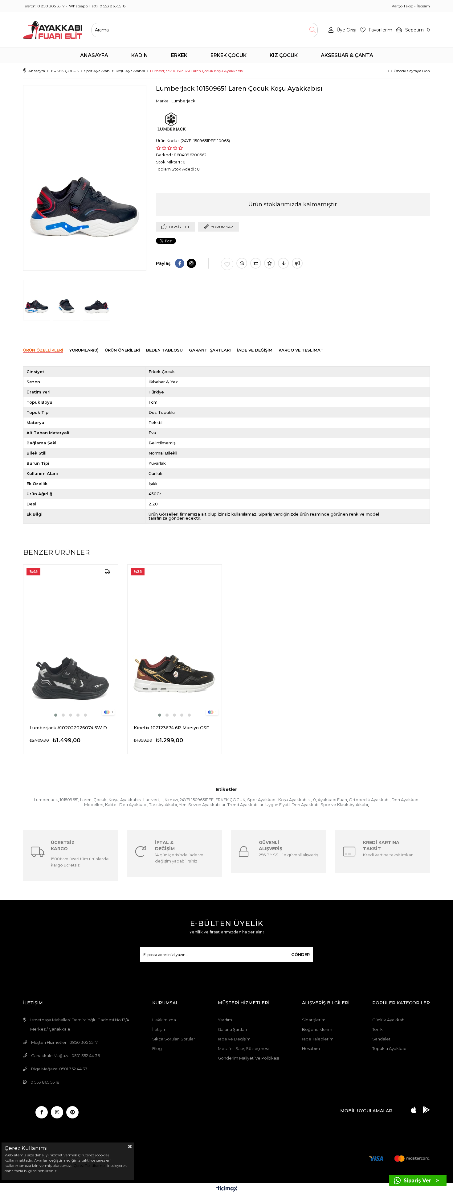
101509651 (69, 799)
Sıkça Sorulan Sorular (173, 1038)
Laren (86, 799)
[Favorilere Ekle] (227, 264)
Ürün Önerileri (122, 350)
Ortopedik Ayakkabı (369, 799)
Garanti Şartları (232, 1029)
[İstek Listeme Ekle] (241, 263)
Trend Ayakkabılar (245, 804)
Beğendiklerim (317, 1029)
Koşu (113, 799)
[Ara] (312, 30)
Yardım (225, 1019)
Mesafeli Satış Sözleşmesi (243, 1048)
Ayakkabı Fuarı (332, 799)
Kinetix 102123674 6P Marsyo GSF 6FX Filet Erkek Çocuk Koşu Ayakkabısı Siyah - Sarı (175, 728)
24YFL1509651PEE (197, 799)
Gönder (300, 954)
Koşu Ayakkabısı (294, 799)
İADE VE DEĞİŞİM (254, 350)
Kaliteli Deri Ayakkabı (126, 804)
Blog (157, 1048)
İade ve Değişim (234, 1038)
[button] (55, 715)
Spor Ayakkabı (261, 799)
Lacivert (151, 799)
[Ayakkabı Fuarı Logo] (52, 30)
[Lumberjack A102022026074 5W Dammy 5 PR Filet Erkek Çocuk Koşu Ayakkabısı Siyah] (70, 641)
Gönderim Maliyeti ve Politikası (248, 1058)
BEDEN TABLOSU (164, 350)
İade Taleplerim (317, 1038)
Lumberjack (46, 799)
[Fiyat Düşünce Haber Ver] (283, 263)
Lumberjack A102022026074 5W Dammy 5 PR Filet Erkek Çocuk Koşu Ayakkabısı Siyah (71, 728)
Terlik (377, 1029)
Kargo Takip (402, 6)
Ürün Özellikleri (43, 350)
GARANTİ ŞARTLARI (210, 350)
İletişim (423, 6)
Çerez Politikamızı (89, 1165)
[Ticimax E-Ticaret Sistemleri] (227, 1189)
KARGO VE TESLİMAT (301, 350)
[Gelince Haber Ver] (297, 263)
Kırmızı (171, 799)
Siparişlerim (313, 1019)
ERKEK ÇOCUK (230, 799)
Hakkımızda (164, 1019)
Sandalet (381, 1038)
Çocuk (100, 799)
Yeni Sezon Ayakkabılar (202, 804)
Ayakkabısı (130, 799)
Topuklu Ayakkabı (389, 1048)
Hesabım (311, 1048)
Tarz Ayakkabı (163, 804)
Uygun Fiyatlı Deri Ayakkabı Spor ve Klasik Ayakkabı (316, 804)
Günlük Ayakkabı (389, 1019)
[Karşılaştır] (255, 263)
